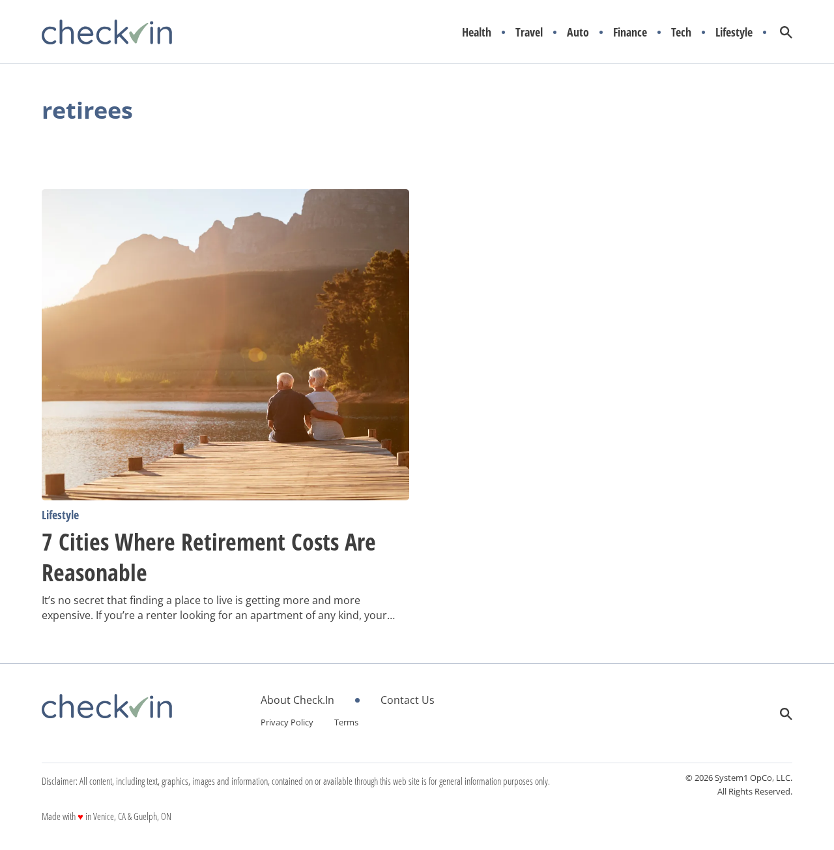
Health (476, 32)
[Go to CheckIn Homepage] (107, 32)
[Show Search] (786, 32)
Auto (578, 32)
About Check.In (297, 700)
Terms (346, 722)
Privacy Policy (287, 722)
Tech (681, 32)
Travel (529, 32)
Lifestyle (734, 32)
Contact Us (408, 700)
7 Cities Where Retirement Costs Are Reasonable (209, 557)
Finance (630, 32)
